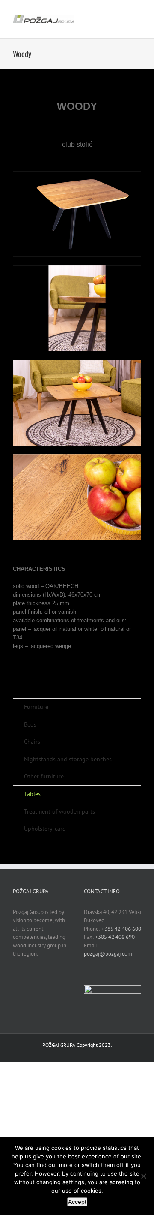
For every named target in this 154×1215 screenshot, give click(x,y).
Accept (77, 1201)
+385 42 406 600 (121, 928)
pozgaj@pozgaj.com (108, 953)
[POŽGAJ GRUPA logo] (43, 17)
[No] (143, 1176)
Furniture (36, 707)
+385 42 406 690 (115, 937)
